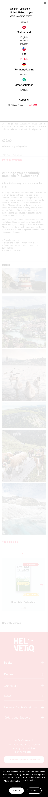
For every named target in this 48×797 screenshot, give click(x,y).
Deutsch (24, 43)
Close (34, 790)
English (24, 89)
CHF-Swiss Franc (15, 105)
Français (24, 21)
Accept (16, 790)
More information (12, 781)
